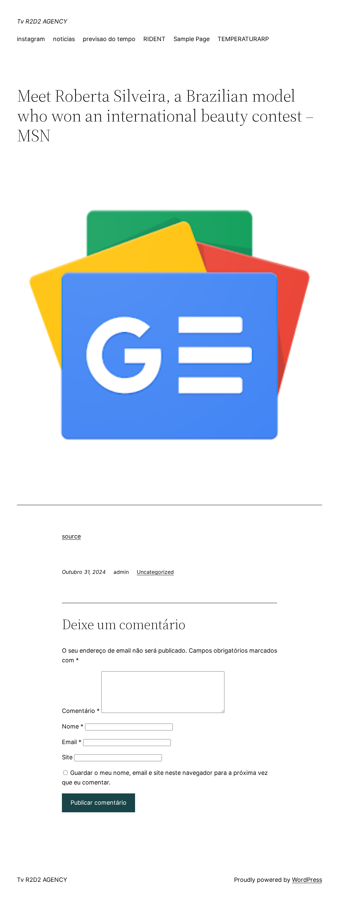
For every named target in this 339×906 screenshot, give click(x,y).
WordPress (307, 879)
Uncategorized (155, 572)
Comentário (81, 710)
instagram (31, 38)
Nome (72, 726)
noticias (64, 38)
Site (67, 757)
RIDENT (154, 38)
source (71, 536)
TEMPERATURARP (243, 38)
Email (71, 741)
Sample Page (191, 38)
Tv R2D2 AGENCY (42, 21)
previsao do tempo (109, 38)
